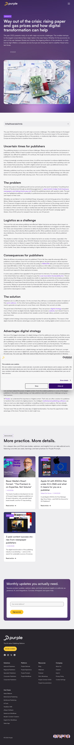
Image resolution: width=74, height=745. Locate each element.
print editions (11, 303)
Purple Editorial (25, 666)
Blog (39, 666)
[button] (68, 4)
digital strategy (56, 309)
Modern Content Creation (11, 716)
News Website (8, 693)
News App (7, 723)
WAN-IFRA (46, 264)
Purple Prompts (25, 673)
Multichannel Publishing (10, 696)
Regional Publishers (9, 669)
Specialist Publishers (10, 673)
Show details (64, 380)
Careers (58, 669)
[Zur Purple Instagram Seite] (8, 655)
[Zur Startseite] (37, 638)
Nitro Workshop (43, 676)
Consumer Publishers (10, 676)
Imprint (58, 673)
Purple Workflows (26, 676)
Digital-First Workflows (10, 720)
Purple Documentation (45, 683)
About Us (58, 666)
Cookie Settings (60, 679)
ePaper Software (8, 710)
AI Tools (6, 703)
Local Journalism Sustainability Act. (52, 276)
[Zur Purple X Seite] (11, 655)
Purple (7, 399)
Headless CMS (8, 706)
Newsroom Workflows (10, 713)
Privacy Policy (60, 676)
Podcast (40, 673)
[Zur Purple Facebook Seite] (5, 655)
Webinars (41, 669)
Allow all (60, 386)
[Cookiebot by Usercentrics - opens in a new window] (64, 357)
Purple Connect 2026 (44, 679)
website (52, 311)
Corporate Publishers (10, 679)
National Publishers (9, 666)
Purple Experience (26, 669)
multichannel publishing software (54, 401)
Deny (36, 386)
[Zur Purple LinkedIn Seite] (14, 655)
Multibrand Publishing (10, 700)
